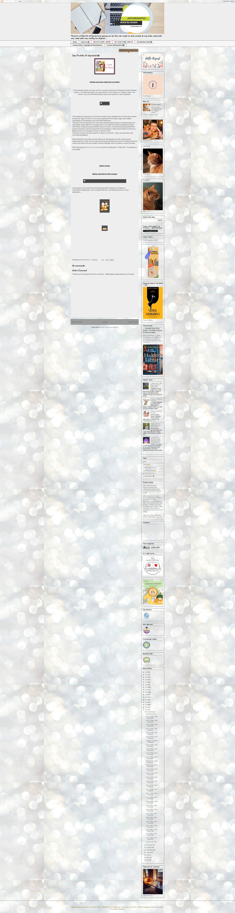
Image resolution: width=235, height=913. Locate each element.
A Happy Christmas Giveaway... (156, 399)
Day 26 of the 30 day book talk (151, 733)
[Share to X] (109, 260)
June (148, 857)
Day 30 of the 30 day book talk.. (152, 717)
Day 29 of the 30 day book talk (151, 721)
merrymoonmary (157, 907)
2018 (146, 692)
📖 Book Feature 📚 (148, 476)
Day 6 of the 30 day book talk (151, 818)
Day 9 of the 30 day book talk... (151, 806)
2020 (146, 687)
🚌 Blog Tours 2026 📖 (149, 473)
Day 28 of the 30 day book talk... (151, 725)
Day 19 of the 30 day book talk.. (151, 765)
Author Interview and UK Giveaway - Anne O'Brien (156, 425)
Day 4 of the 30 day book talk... (151, 826)
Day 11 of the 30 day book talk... (151, 798)
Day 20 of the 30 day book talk (152, 761)
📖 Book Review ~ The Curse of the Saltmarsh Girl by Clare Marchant (156, 440)
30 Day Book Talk (151, 842)
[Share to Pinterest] (113, 260)
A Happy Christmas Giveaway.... (156, 412)
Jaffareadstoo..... (157, 104)
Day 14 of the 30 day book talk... (151, 786)
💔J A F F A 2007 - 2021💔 (101, 42)
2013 (146, 704)
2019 (146, 689)
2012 (146, 707)
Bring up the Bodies (93, 147)
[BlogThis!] (108, 260)
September (150, 850)
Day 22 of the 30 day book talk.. (151, 753)
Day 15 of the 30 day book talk (151, 782)
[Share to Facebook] (111, 260)
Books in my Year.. (151, 714)
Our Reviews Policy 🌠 (144, 42)
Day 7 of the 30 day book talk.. (151, 814)
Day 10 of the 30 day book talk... (152, 802)
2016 (146, 697)
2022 (146, 682)
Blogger (122, 909)
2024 (146, 677)
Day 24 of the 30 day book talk (151, 745)
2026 (146, 672)
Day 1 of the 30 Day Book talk (151, 838)
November (150, 845)
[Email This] (106, 260)
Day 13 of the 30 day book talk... (151, 790)
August (149, 852)
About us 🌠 (85, 42)
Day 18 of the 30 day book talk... (151, 769)
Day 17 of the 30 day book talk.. (151, 773)
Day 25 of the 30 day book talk (151, 737)
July (148, 855)
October (149, 847)
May (148, 860)
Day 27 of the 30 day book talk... (151, 729)
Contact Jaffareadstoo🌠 (115, 45)
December (150, 712)
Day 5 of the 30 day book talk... (151, 822)
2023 (146, 679)
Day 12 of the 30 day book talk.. (151, 794)
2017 (146, 694)
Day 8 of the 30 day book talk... (151, 810)
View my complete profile (150, 115)
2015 (146, 699)
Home (75, 42)
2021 (146, 684)
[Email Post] (102, 260)
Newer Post (77, 322)
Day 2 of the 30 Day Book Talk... (151, 834)
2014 (146, 702)
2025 (146, 674)
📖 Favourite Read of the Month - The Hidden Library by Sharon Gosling (152, 330)
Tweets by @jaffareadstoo (150, 240)
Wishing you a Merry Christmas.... (152, 741)
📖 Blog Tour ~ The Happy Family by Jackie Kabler (156, 385)
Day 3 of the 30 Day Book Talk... (151, 830)
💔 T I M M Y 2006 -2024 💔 (123, 42)
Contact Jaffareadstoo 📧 (150, 467)
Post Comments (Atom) (109, 327)
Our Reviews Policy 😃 (149, 470)
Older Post (132, 322)
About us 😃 (146, 464)
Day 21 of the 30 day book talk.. (151, 757)
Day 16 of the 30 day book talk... (151, 777)
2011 (146, 709)
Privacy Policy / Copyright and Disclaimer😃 (88, 45)
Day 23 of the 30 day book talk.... (151, 749)
